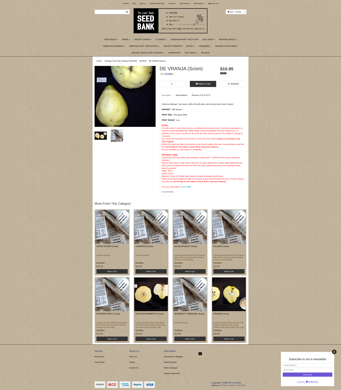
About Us (143, 3)
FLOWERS (160, 39)
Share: (163, 74)
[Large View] (101, 136)
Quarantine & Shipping (173, 356)
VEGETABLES (110, 39)
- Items (235, 12)
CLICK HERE (185, 187)
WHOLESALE (198, 3)
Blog (134, 3)
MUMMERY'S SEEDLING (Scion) (189, 314)
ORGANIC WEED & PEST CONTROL (147, 53)
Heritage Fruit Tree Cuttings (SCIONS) (121, 61)
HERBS (125, 39)
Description (166, 95)
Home (99, 61)
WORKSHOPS (175, 53)
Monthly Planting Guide (157, 3)
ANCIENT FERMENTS (172, 46)
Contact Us (172, 3)
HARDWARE (204, 46)
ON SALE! (205, 53)
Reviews (195, 95)
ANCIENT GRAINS (142, 39)
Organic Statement (172, 373)
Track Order (100, 362)
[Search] (127, 12)
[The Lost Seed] (171, 20)
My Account (99, 356)
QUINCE (143, 61)
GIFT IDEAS (190, 53)
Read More (100, 263)
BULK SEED (208, 39)
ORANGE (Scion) (221, 314)
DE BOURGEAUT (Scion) (185, 246)
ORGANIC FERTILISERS (226, 46)
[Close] (334, 352)
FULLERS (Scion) (221, 246)
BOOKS (189, 46)
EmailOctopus (313, 382)
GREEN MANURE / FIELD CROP (185, 39)
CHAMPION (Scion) (144, 246)
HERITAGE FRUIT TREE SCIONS (143, 46)
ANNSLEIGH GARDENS (113, 46)
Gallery (132, 362)
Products (126, 3)
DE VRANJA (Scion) (157, 61)
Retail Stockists (185, 3)
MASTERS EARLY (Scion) (108, 314)
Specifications (181, 95)
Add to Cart (204, 83)
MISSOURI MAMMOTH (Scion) (149, 314)
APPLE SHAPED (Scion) (107, 246)
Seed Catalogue (170, 368)
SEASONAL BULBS (227, 39)
